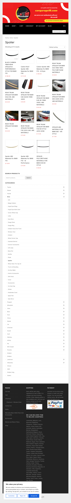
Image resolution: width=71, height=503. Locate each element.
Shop (14, 26)
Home (7, 26)
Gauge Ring (11, 225)
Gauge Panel (11, 222)
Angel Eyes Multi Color (14, 209)
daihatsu (9, 337)
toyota (9, 187)
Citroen (9, 366)
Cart (21, 26)
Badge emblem (12, 203)
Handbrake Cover (12, 292)
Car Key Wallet (12, 270)
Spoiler (10, 260)
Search (29, 177)
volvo (8, 308)
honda (9, 193)
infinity (9, 340)
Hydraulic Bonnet (12, 241)
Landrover (10, 359)
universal (9, 327)
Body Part (10, 251)
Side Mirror (11, 299)
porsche (9, 350)
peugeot (9, 302)
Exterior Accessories (13, 244)
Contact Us (8, 405)
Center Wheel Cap (13, 212)
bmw (11, 38)
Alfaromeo (10, 362)
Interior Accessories (13, 273)
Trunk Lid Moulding (13, 267)
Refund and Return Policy (12, 422)
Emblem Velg (10, 372)
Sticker (10, 289)
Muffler (10, 254)
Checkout (29, 26)
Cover (9, 279)
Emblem (10, 235)
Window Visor (11, 232)
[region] (22, 490)
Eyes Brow (11, 219)
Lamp (9, 216)
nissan (9, 190)
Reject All (22, 496)
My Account (40, 26)
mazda (9, 321)
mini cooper (10, 346)
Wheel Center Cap (13, 238)
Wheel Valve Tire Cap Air (14, 263)
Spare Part (11, 295)
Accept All (34, 496)
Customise (11, 496)
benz (8, 311)
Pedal (9, 257)
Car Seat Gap (11, 286)
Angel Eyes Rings (12, 206)
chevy (9, 318)
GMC (8, 369)
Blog (50, 26)
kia (8, 343)
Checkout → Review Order (13, 402)
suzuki (9, 330)
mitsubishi (10, 305)
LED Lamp (10, 247)
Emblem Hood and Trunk (14, 228)
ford (8, 314)
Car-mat (7, 391)
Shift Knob (11, 276)
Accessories (11, 283)
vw (8, 324)
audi (8, 334)
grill (9, 200)
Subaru (9, 375)
